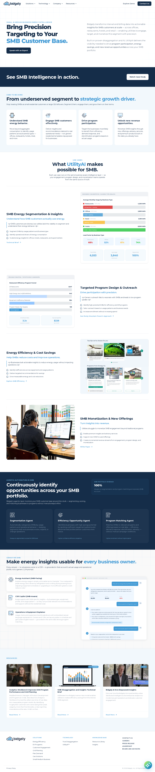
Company (57, 4)
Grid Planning (38, 750)
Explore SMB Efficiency (15, 381)
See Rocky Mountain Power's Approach (96, 316)
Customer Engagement (41, 747)
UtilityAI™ (66, 744)
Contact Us (144, 4)
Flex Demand (38, 753)
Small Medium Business (41, 759)
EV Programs (37, 744)
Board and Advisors (131, 749)
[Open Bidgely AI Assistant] (148, 765)
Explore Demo (129, 4)
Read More (13, 715)
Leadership (127, 746)
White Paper (85, 447)
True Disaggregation (70, 742)
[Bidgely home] (12, 4)
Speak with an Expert (18, 50)
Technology (43, 4)
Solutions (29, 4)
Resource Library (98, 742)
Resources (70, 4)
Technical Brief (12, 242)
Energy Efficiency (39, 742)
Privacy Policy (11, 768)
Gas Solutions (38, 756)
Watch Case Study (138, 77)
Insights (95, 744)
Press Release (128, 743)
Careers (125, 741)
